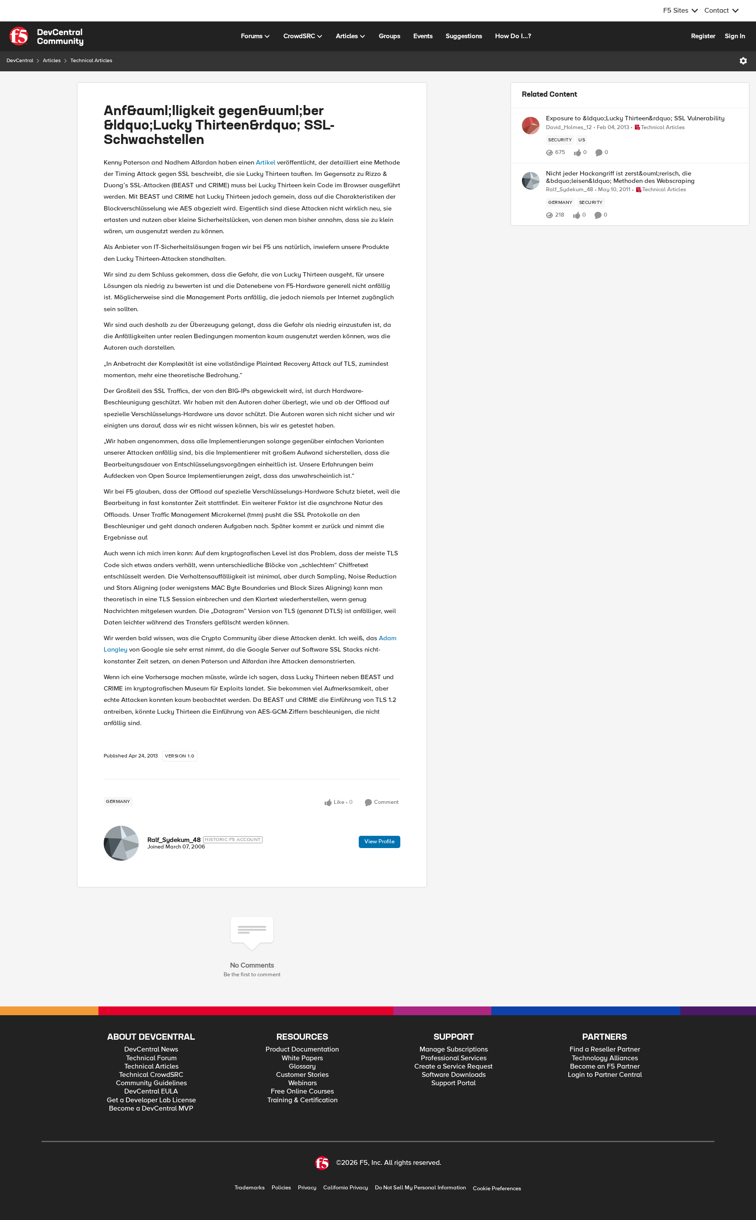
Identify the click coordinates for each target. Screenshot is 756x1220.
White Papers (302, 1058)
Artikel (265, 162)
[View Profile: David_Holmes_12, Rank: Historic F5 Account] (530, 125)
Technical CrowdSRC (151, 1075)
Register (703, 36)
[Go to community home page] (46, 36)
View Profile (379, 841)
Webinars (302, 1083)
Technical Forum (151, 1058)
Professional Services (453, 1058)
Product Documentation (302, 1049)
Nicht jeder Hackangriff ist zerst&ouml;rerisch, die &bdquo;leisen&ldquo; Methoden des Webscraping (620, 177)
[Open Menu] (743, 61)
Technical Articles (91, 60)
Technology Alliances (605, 1058)
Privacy (307, 1188)
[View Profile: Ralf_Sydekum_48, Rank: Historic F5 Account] (121, 843)
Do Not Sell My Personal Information (420, 1188)
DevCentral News (151, 1049)
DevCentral (20, 60)
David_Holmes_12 (569, 127)
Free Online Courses (302, 1091)
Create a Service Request (453, 1066)
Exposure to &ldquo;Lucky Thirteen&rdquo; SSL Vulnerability (635, 118)
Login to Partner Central (605, 1075)
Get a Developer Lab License (151, 1100)
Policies (281, 1188)
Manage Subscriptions (454, 1049)
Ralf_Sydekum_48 (174, 840)
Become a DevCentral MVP (151, 1108)
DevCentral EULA (151, 1091)
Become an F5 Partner (605, 1066)
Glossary (302, 1066)
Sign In (735, 36)
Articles (52, 60)
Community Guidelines (151, 1083)
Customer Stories (302, 1075)
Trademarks (249, 1188)
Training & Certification (302, 1100)
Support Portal (453, 1083)
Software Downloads (454, 1075)
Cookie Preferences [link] (497, 1188)
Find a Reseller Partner (605, 1049)
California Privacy (345, 1188)
